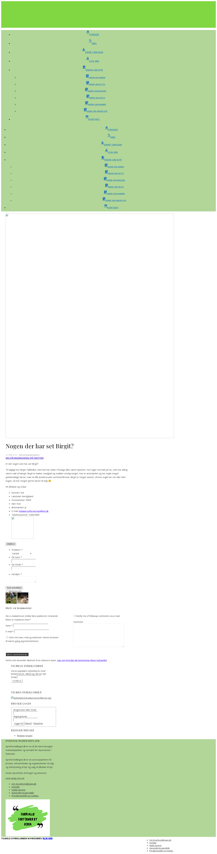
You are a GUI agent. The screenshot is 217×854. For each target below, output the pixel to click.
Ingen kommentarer (29, 454)
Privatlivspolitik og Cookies (25, 795)
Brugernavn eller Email (24, 709)
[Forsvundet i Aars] (22, 602)
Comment (78, 621)
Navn (9, 625)
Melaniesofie (15, 591)
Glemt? (28, 723)
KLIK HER (48, 838)
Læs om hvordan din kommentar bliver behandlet (82, 660)
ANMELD (11, 544)
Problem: (17, 549)
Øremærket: (18, 507)
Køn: (14, 503)
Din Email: (17, 564)
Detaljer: (17, 574)
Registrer (38, 723)
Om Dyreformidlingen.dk (24, 783)
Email (13, 677)
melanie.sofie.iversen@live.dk (33, 511)
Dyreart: (16, 492)
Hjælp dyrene (18, 789)
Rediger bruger (25, 735)
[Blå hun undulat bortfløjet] (11, 602)
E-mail (10, 631)
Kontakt (15, 786)
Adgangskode (20, 716)
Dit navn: (17, 557)
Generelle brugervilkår (23, 792)
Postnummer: (18, 499)
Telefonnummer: (20, 514)
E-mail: (15, 511)
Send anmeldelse (14, 588)
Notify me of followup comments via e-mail (98, 615)
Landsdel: (16, 496)
